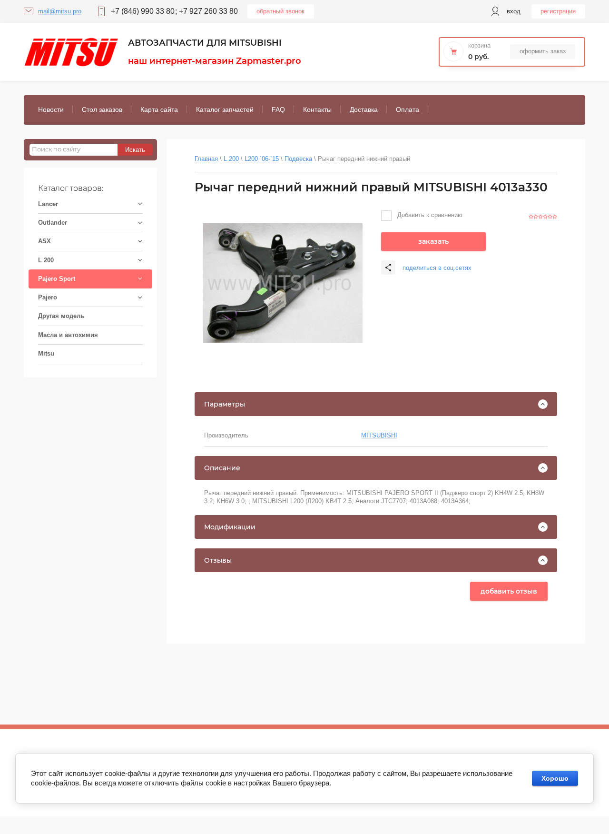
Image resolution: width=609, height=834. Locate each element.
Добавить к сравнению (428, 214)
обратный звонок (280, 11)
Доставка (364, 109)
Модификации (229, 527)
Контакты (317, 109)
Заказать (433, 241)
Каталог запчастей (225, 109)
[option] (283, 283)
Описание (222, 468)
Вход (514, 11)
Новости (51, 109)
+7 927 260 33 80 (208, 11)
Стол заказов (102, 109)
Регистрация (558, 11)
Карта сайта (159, 109)
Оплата (407, 109)
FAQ (278, 109)
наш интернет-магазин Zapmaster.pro (214, 61)
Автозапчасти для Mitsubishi (205, 43)
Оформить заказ (543, 51)
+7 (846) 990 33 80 (143, 11)
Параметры (224, 404)
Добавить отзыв (509, 591)
